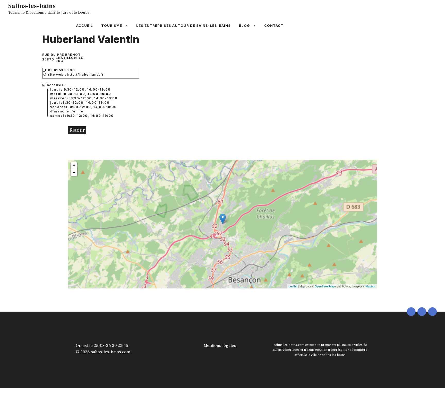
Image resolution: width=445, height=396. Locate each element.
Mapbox (371, 286)
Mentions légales (220, 345)
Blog (244, 25)
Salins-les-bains (32, 6)
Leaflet (293, 286)
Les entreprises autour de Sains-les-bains (183, 25)
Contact (274, 25)
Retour (77, 130)
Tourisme (111, 25)
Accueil (84, 25)
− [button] (74, 172)
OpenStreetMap (325, 286)
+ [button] (74, 165)
